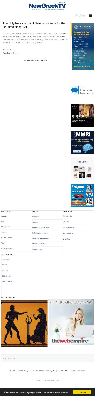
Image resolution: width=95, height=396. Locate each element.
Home (12, 371)
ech (3, 243)
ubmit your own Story (41, 228)
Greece (15, 53)
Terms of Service (37, 371)
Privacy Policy (68, 228)
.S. (4, 221)
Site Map (66, 239)
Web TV (66, 222)
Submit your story (78, 371)
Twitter (4, 265)
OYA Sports (7, 238)
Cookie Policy (23, 371)
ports (4, 232)
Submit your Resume (40, 233)
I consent (82, 392)
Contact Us (67, 216)
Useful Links (37, 249)
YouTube (4, 270)
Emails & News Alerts (40, 238)
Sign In (35, 222)
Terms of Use (68, 233)
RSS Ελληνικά (6, 281)
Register (35, 217)
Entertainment (6, 248)
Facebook (5, 259)
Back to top (10, 358)
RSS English (6, 276)
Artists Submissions (39, 244)
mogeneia (7, 227)
